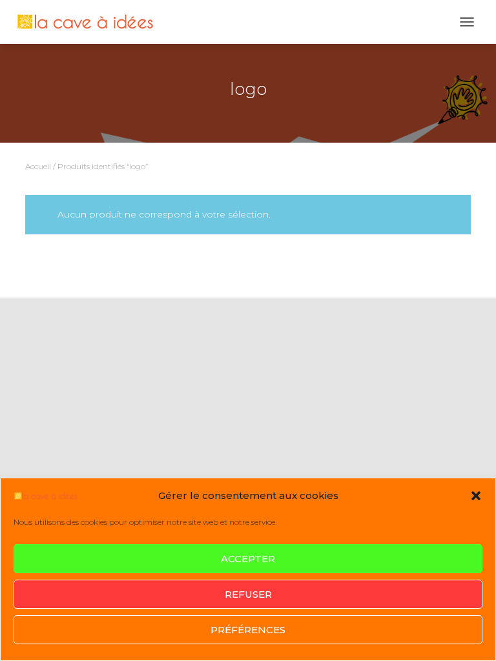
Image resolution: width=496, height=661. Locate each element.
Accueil (38, 166)
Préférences (248, 630)
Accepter (248, 559)
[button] (476, 495)
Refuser (248, 594)
